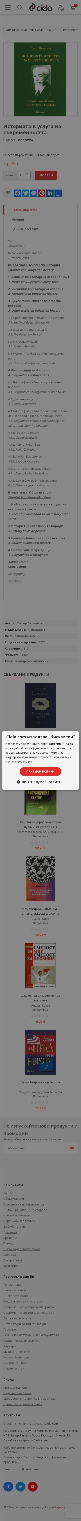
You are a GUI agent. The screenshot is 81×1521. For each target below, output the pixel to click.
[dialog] (40, 760)
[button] (40, 782)
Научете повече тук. (19, 762)
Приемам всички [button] (40, 771)
